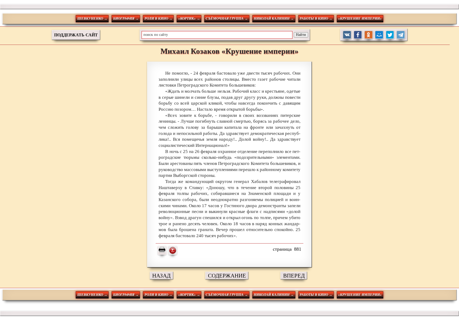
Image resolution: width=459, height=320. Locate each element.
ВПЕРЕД (294, 275)
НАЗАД (161, 275)
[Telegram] (400, 35)
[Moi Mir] (379, 35)
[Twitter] (390, 35)
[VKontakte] (347, 35)
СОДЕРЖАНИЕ (227, 275)
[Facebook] (358, 35)
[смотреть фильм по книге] (172, 250)
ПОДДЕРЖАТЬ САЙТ (76, 35)
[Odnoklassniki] (368, 35)
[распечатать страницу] (162, 250)
